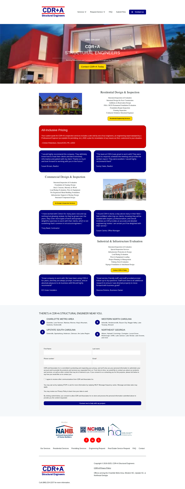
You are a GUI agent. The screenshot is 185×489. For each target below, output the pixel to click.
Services (80, 12)
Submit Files (121, 12)
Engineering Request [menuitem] (97, 448)
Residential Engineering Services (120, 118)
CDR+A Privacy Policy (102, 468)
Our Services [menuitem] (45, 448)
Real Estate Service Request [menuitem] (119, 448)
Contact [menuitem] (142, 448)
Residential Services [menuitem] (61, 448)
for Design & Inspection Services (65, 203)
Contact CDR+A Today (92, 66)
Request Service (96, 12)
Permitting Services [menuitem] (78, 448)
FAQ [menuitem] (134, 448)
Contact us (139, 12)
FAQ (110, 12)
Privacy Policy (62, 391)
